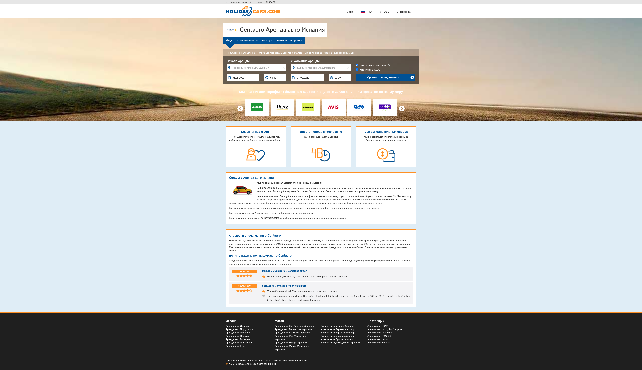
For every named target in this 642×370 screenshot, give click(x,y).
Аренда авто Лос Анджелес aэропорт (295, 325)
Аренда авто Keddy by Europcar (384, 329)
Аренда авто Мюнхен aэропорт (338, 325)
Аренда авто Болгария (238, 339)
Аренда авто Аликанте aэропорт (292, 332)
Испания (259, 2)
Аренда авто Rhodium (379, 335)
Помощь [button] (406, 12)
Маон (351, 52)
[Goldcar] (308, 106)
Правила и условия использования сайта (248, 361)
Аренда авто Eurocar (378, 342)
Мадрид (328, 52)
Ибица (318, 52)
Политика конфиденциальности (289, 361)
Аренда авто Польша (237, 335)
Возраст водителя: (372, 65)
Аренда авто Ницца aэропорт (291, 342)
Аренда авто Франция (238, 332)
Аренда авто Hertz (377, 325)
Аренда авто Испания (238, 325)
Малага (298, 52)
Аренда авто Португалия (239, 329)
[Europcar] (257, 106)
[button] (367, 12)
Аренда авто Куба (235, 345)
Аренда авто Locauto (378, 339)
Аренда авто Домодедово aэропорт (340, 342)
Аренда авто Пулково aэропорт (338, 339)
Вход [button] (350, 12)
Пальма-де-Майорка (268, 52)
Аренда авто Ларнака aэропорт (338, 329)
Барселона (287, 52)
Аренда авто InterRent (379, 332)
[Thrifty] (359, 106)
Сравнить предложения (390, 77)
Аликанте (309, 52)
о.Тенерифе (340, 52)
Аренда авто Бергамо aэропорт (338, 332)
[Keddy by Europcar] (385, 106)
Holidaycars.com (242, 364)
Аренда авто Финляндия (239, 342)
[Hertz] (282, 106)
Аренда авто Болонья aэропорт (338, 335)
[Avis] (333, 106)
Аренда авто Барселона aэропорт (293, 329)
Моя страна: (369, 69)
